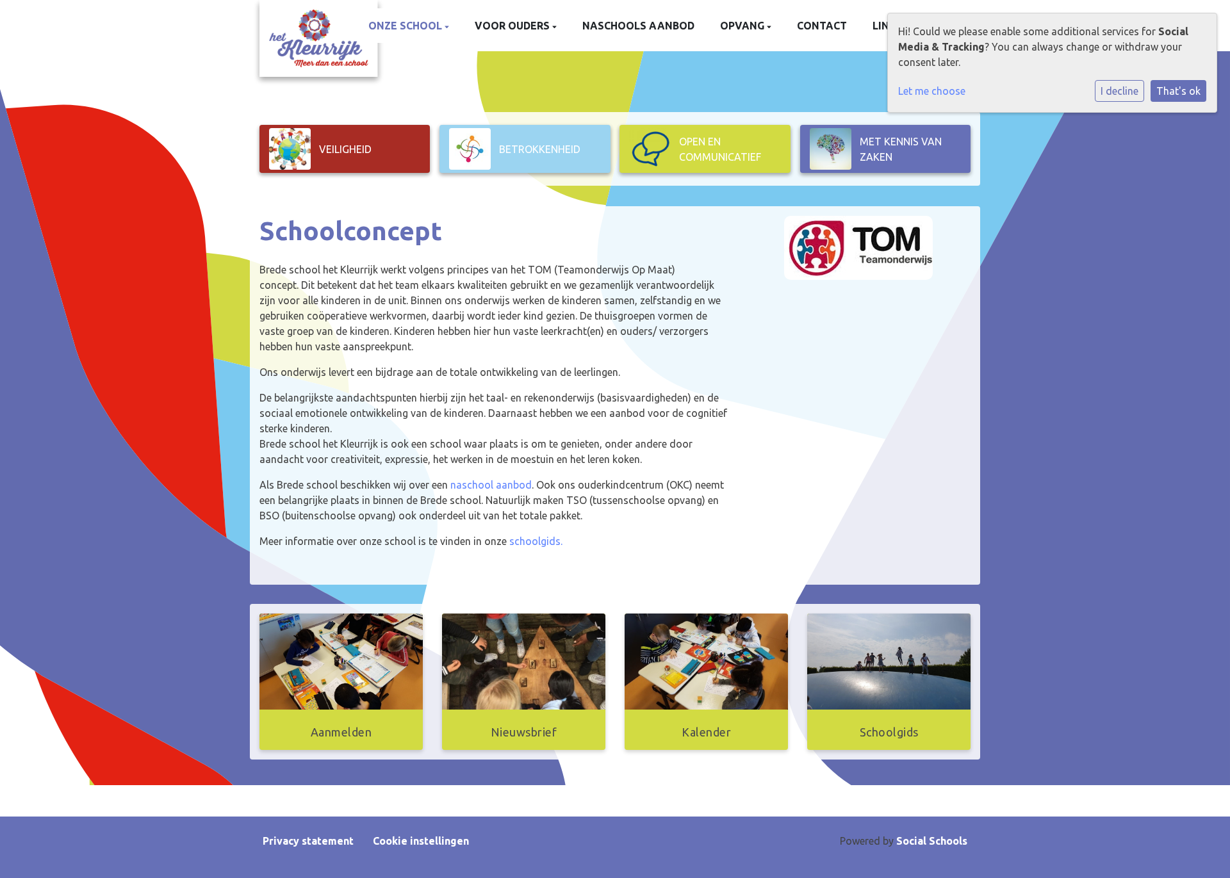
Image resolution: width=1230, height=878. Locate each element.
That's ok (1178, 91)
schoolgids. (535, 541)
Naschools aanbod (638, 25)
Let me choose (931, 91)
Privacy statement (308, 841)
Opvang (743, 25)
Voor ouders (513, 25)
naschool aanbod (491, 485)
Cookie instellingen (421, 841)
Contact (822, 25)
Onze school (406, 25)
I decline (1119, 91)
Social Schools (931, 841)
